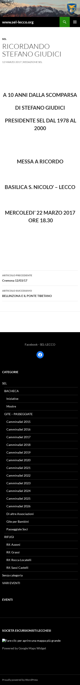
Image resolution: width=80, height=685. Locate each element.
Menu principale (75, 22)
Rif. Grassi (13, 552)
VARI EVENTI (11, 583)
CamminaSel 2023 (18, 483)
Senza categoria (12, 575)
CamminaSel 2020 (18, 460)
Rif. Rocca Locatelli (18, 560)
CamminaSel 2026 (18, 506)
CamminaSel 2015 (18, 421)
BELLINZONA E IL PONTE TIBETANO (27, 293)
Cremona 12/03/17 (17, 278)
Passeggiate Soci (17, 529)
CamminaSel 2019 (18, 452)
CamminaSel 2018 (18, 444)
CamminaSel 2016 (18, 429)
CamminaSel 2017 (18, 437)
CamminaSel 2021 (18, 468)
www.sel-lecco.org (17, 22)
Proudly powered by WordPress (20, 679)
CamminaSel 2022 (18, 475)
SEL (4, 39)
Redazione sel (32, 62)
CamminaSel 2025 (18, 498)
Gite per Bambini (17, 521)
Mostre (11, 406)
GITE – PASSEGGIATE (18, 414)
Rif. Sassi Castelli (17, 567)
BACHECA (11, 391)
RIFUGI (9, 537)
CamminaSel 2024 (18, 491)
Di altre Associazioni (20, 514)
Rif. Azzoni (13, 544)
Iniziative (12, 398)
